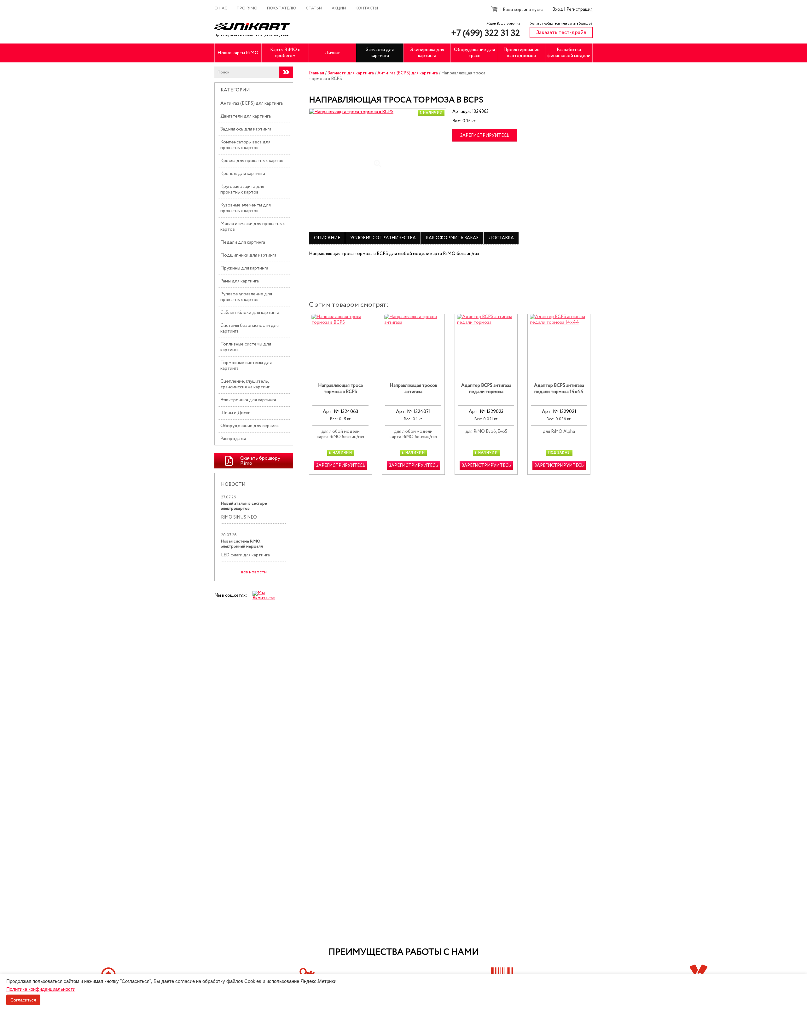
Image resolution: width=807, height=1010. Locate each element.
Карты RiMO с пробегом (285, 52)
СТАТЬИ (314, 8)
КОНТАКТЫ (367, 8)
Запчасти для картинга (380, 52)
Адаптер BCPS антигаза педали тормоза (486, 389)
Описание (327, 238)
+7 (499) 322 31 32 (485, 33)
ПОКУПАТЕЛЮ (281, 8)
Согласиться (23, 999)
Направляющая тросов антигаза (413, 389)
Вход (557, 9)
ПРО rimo (247, 8)
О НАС (220, 8)
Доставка (501, 238)
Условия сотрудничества (383, 238)
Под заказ (559, 452)
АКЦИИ (339, 8)
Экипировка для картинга (427, 52)
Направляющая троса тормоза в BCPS (340, 389)
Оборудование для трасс (474, 52)
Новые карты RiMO (238, 52)
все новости (254, 572)
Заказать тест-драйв (561, 33)
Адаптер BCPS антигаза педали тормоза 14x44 (559, 389)
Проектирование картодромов (521, 52)
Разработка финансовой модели (568, 52)
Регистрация (579, 9)
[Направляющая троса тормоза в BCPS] (377, 163)
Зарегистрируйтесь (484, 135)
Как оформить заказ (452, 238)
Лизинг (332, 52)
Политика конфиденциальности (40, 989)
